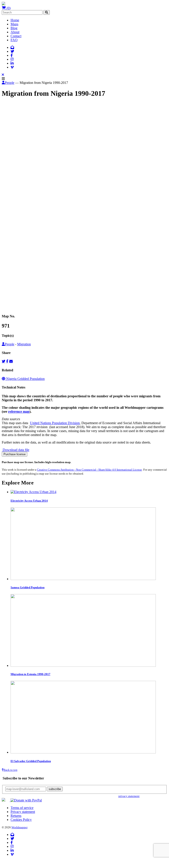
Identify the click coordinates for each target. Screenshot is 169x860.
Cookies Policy (21, 819)
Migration (24, 344)
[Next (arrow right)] (8, 308)
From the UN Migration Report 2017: (28, 157)
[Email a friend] (11, 361)
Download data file (15, 450)
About (15, 32)
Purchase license (15, 454)
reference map (18, 411)
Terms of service (22, 808)
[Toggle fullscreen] (12, 305)
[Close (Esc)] (3, 305)
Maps (14, 24)
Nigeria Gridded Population (25, 379)
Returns (16, 816)
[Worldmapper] (3, 4)
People (9, 83)
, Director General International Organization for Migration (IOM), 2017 (89, 131)
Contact (16, 36)
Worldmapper (19, 827)
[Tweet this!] (3, 361)
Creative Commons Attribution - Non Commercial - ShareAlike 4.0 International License (89, 469)
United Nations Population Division (55, 423)
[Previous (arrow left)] (3, 308)
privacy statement (129, 796)
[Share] (8, 305)
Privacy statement (23, 812)
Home (15, 20)
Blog (14, 28)
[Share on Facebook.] (7, 361)
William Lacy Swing (25, 131)
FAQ (14, 40)
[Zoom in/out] (16, 305)
